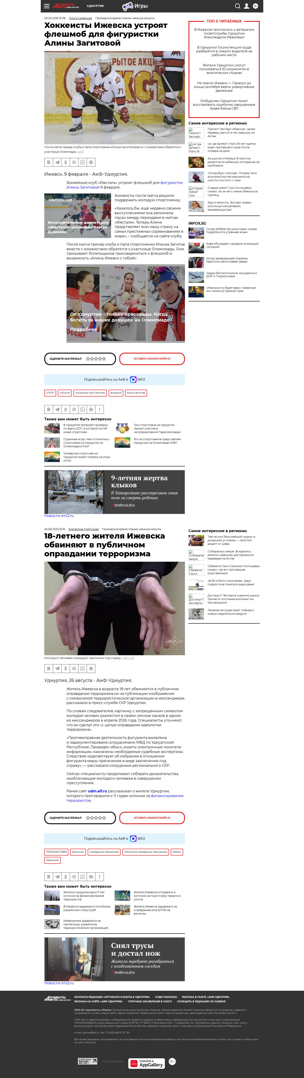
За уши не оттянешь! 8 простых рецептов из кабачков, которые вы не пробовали (233, 162)
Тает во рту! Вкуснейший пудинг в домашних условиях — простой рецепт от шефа (231, 540)
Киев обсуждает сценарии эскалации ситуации (232, 245)
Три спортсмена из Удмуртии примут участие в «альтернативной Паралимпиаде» (157, 428)
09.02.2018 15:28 (54, 18)
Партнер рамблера (112, 1061)
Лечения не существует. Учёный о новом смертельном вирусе (231, 611)
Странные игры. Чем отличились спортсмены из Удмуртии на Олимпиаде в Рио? (86, 442)
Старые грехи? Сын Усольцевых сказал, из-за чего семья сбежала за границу (232, 191)
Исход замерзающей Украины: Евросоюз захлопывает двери (227, 260)
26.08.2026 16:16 (54, 529)
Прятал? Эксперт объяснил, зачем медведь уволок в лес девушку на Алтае (231, 132)
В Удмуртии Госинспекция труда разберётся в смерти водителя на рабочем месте (224, 51)
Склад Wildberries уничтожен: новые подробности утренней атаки (231, 231)
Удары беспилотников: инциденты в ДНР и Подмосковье (231, 275)
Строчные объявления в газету (150, 1001)
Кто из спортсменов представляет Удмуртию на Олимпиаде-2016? (157, 440)
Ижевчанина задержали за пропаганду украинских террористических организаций (85, 924)
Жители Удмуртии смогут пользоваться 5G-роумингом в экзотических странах (224, 69)
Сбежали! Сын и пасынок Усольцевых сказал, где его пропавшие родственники (234, 569)
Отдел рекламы (166, 997)
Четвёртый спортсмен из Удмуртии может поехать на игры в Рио (86, 457)
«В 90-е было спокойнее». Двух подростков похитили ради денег (231, 582)
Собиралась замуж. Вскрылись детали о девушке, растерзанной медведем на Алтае (230, 555)
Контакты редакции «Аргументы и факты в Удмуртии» (112, 997)
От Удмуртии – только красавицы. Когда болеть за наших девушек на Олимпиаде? (121, 317)
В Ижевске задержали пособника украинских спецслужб (86, 908)
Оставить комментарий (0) (152, 358)
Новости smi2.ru (59, 516)
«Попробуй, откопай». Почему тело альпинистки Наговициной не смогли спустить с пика (232, 176)
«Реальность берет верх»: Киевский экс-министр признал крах (231, 289)
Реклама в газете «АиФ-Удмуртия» (206, 997)
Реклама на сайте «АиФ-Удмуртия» (98, 1001)
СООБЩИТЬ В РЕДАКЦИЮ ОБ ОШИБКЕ (201, 1001)
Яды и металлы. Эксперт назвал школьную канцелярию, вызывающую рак (229, 206)
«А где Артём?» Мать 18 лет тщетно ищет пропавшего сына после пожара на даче (232, 147)
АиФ (80, 151)
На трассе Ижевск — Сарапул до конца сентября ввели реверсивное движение (224, 87)
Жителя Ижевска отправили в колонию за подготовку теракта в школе (157, 896)
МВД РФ (128, 658)
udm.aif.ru (97, 791)
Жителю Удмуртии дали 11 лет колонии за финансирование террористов (84, 896)
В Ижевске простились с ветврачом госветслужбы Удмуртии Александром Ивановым (224, 33)
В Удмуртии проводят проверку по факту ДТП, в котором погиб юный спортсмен (85, 428)
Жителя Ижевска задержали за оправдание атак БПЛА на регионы (155, 910)
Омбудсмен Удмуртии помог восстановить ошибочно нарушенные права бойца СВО (224, 104)
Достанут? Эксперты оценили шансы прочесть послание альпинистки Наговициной (233, 599)
